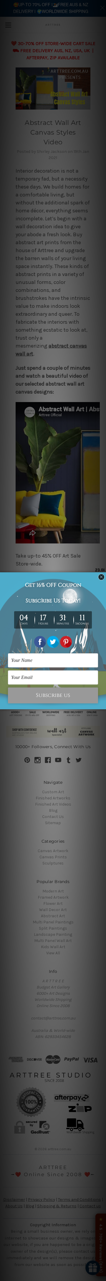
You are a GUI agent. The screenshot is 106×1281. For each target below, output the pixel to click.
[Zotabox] (102, 704)
